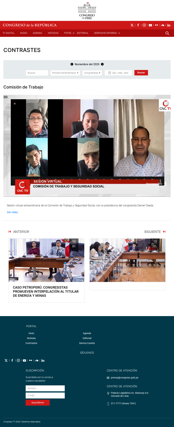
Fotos (67, 33)
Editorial (82, 33)
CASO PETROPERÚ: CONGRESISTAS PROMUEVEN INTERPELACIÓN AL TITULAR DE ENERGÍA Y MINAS (46, 291)
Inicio (31, 333)
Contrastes (31, 343)
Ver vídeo (12, 212)
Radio (23, 33)
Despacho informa (105, 33)
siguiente (153, 232)
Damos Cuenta (87, 343)
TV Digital (8, 33)
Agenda (37, 33)
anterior (20, 232)
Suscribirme (37, 402)
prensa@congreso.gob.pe (124, 377)
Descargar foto (154, 183)
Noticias (53, 33)
